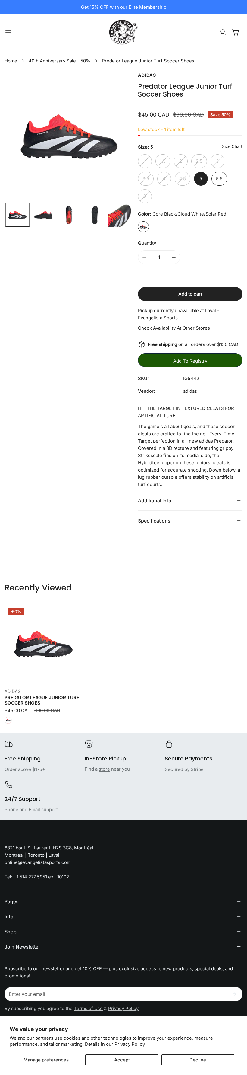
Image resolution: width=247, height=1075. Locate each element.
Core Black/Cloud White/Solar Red (143, 226)
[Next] (119, 137)
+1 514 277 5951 (30, 877)
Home (11, 61)
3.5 (145, 178)
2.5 (199, 161)
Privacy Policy (129, 1044)
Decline (197, 1060)
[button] (235, 32)
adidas (147, 75)
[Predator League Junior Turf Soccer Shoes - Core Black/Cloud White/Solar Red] (8, 720)
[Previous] (18, 137)
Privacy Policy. (123, 1008)
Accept (122, 1060)
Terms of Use (88, 1008)
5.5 (219, 178)
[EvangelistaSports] (123, 32)
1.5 (163, 161)
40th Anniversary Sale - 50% (59, 61)
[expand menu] (8, 32)
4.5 (182, 178)
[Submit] (234, 994)
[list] (69, 136)
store (104, 769)
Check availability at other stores (174, 328)
